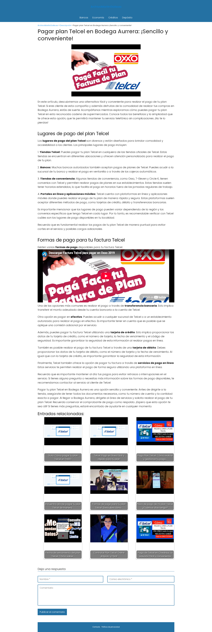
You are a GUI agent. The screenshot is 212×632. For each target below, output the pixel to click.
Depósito (127, 17)
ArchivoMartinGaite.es (106, 7)
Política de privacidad (111, 627)
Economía (98, 17)
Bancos (84, 17)
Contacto (96, 627)
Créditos (113, 17)
